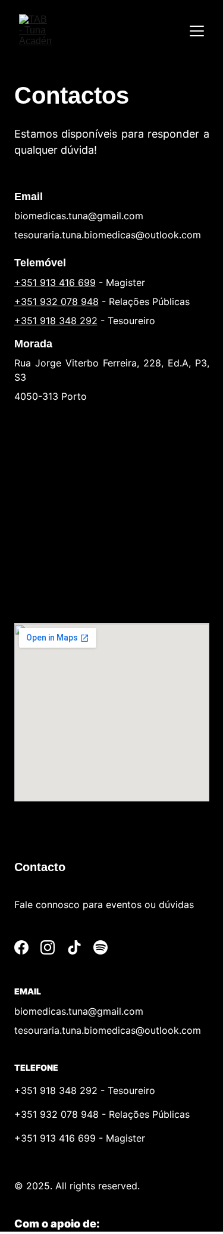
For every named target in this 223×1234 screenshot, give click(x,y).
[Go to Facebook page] (21, 947)
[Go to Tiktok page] (74, 947)
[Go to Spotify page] (100, 947)
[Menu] (197, 31)
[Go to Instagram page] (47, 947)
